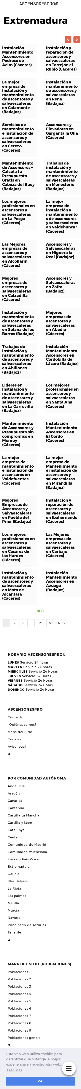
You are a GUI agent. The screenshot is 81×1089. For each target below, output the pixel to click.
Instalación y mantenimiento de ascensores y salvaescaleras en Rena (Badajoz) (62, 93)
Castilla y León (20, 823)
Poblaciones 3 (19, 987)
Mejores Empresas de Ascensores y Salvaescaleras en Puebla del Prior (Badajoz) (17, 511)
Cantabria (16, 808)
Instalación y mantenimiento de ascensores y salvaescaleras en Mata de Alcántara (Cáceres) (18, 586)
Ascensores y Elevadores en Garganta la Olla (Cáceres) (62, 131)
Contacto (16, 717)
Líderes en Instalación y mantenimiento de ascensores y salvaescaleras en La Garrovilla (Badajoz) (18, 398)
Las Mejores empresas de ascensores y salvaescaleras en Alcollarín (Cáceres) (16, 255)
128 (40, 623)
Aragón (14, 793)
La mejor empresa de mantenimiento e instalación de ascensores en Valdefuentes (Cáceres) (18, 470)
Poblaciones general (25, 1038)
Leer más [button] (14, 1070)
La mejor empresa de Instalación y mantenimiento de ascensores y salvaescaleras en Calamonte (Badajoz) (18, 97)
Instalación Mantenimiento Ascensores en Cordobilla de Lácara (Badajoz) (62, 355)
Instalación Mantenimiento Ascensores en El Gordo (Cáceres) (61, 432)
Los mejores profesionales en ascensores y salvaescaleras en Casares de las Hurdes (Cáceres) (18, 547)
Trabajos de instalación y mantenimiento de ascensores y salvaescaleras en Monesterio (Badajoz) (62, 176)
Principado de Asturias (27, 925)
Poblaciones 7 (19, 1016)
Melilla (13, 903)
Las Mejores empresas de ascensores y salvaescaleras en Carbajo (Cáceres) (60, 545)
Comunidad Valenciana (27, 852)
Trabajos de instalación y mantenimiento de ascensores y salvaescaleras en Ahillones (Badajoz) (18, 359)
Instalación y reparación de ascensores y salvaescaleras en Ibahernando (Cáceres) (61, 511)
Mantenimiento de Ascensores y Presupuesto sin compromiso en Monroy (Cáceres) (18, 434)
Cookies (14, 739)
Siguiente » (57, 623)
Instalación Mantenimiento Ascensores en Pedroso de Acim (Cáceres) (17, 56)
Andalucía (16, 786)
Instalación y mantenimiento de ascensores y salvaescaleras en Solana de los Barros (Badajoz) (18, 323)
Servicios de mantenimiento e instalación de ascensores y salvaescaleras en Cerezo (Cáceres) (18, 137)
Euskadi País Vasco (23, 859)
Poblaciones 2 (19, 979)
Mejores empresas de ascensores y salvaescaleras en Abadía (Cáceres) (60, 323)
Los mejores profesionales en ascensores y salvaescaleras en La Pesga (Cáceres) (18, 212)
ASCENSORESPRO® (39, 4)
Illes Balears (18, 881)
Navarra (14, 918)
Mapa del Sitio (20, 732)
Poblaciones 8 (19, 1023)
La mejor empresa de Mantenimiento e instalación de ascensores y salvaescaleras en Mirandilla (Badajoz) (61, 472)
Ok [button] (40, 1081)
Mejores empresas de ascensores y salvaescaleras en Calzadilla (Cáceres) (16, 289)
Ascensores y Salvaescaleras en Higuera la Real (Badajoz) (60, 250)
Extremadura (19, 867)
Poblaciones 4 (19, 994)
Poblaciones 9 (19, 1030)
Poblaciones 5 (19, 1001)
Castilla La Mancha (23, 815)
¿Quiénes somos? (22, 725)
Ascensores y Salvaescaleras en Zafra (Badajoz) (60, 284)
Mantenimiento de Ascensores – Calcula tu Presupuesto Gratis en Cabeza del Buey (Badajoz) (18, 176)
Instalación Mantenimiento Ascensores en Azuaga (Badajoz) (61, 581)
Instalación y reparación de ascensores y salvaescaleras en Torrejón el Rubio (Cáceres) (61, 59)
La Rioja (14, 888)
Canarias (15, 801)
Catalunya (16, 830)
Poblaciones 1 (19, 972)
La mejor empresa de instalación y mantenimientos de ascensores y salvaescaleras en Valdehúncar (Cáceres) (62, 216)
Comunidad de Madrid (27, 845)
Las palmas (17, 896)
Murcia (13, 910)
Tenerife (14, 932)
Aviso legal (17, 747)
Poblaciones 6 (19, 1008)
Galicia (13, 874)
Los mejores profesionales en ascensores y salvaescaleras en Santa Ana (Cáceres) (62, 396)
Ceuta (13, 837)
